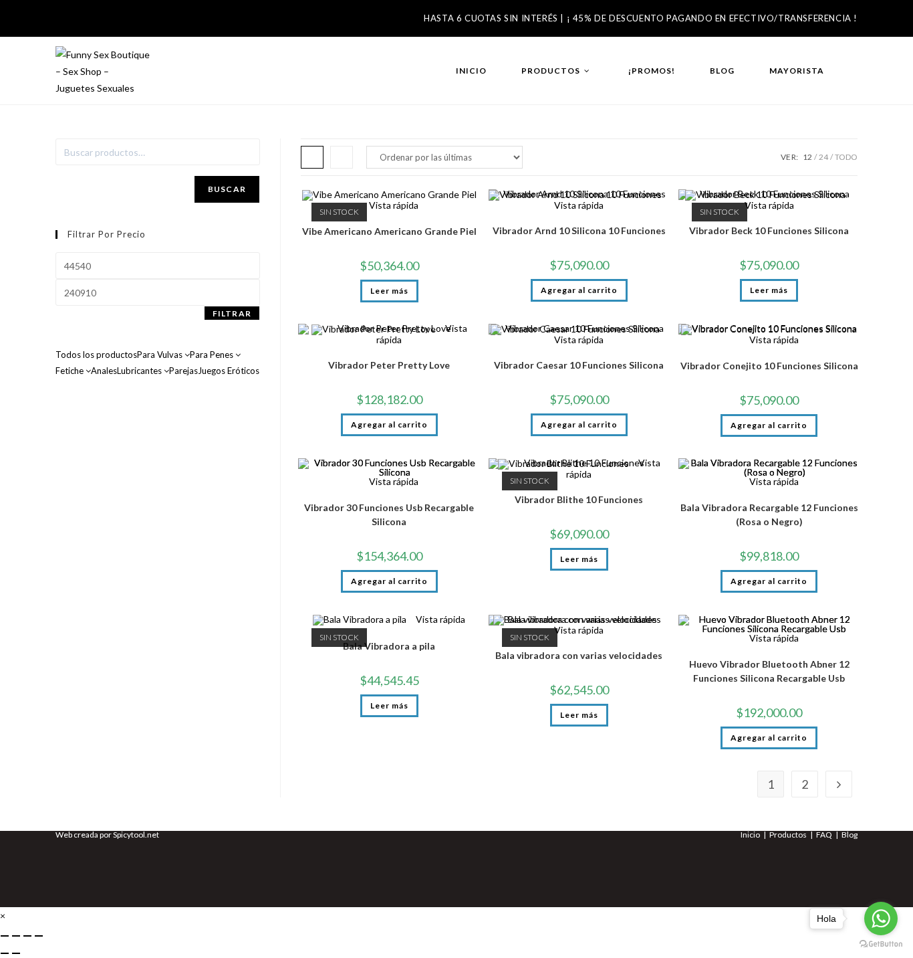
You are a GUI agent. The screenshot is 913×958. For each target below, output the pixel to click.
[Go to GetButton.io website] (881, 944)
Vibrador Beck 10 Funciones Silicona (769, 230)
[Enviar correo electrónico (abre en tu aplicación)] (112, 22)
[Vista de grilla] (312, 157)
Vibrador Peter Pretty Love (389, 365)
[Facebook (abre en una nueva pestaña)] (65, 22)
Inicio (750, 835)
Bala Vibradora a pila (389, 646)
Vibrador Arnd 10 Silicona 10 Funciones (579, 230)
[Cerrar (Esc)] (38, 936)
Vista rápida (392, 205)
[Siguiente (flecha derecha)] (16, 953)
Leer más (389, 291)
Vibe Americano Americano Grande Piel (389, 231)
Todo (846, 157)
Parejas (183, 370)
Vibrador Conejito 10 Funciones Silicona (769, 365)
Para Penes (212, 354)
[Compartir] (27, 936)
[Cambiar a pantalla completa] (16, 936)
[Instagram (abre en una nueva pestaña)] (88, 22)
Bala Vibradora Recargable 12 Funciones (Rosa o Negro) (769, 514)
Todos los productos (96, 354)
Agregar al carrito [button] (579, 290)
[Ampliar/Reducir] (4, 936)
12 (807, 157)
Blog (849, 835)
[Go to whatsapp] (881, 918)
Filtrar (232, 313)
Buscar (227, 189)
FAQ (824, 835)
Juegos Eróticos (228, 370)
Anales (104, 370)
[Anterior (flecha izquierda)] (4, 953)
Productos (788, 835)
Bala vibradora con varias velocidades (578, 655)
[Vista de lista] (341, 157)
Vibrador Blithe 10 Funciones (579, 499)
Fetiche (70, 370)
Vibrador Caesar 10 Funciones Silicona (579, 365)
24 (823, 157)
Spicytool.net (136, 835)
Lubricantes (140, 370)
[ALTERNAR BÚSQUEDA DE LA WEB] (854, 70)
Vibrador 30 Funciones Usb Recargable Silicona (389, 514)
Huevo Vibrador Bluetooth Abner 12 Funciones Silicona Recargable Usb (769, 671)
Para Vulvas (160, 354)
